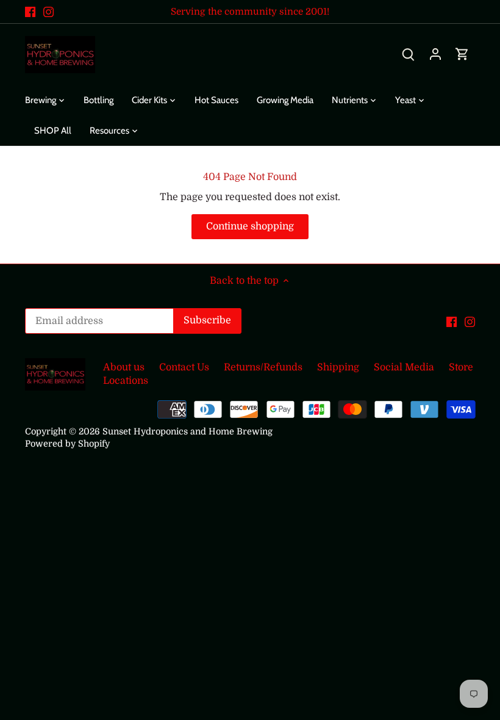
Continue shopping (250, 226)
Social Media (404, 367)
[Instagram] (48, 11)
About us (124, 367)
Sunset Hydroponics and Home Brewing (187, 431)
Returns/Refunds (263, 367)
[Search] (408, 54)
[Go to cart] (462, 54)
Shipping (338, 367)
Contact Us (184, 367)
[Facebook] (30, 11)
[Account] (435, 54)
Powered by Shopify (67, 443)
